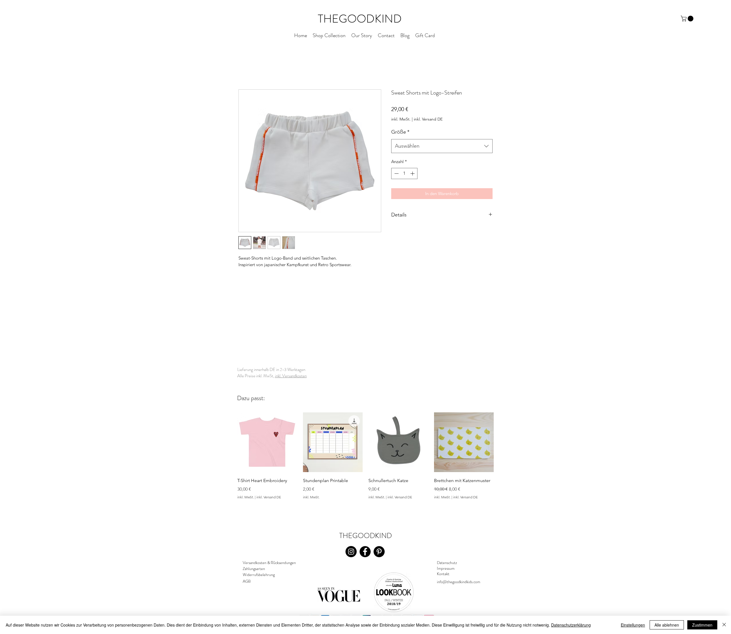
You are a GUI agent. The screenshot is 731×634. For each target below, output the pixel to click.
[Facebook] (365, 551)
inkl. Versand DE (428, 119)
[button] (688, 18)
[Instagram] (351, 551)
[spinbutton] (404, 173)
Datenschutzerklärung (571, 625)
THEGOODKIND (360, 19)
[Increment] (413, 173)
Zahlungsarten (254, 568)
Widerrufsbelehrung (259, 574)
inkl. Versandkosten (291, 376)
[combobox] (442, 146)
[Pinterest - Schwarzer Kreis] (379, 551)
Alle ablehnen (666, 625)
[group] (365, 464)
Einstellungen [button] (633, 625)
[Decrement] (396, 173)
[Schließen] (724, 624)
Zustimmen (702, 625)
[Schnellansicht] (267, 442)
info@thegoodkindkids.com (458, 582)
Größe (400, 132)
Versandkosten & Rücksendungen (269, 562)
